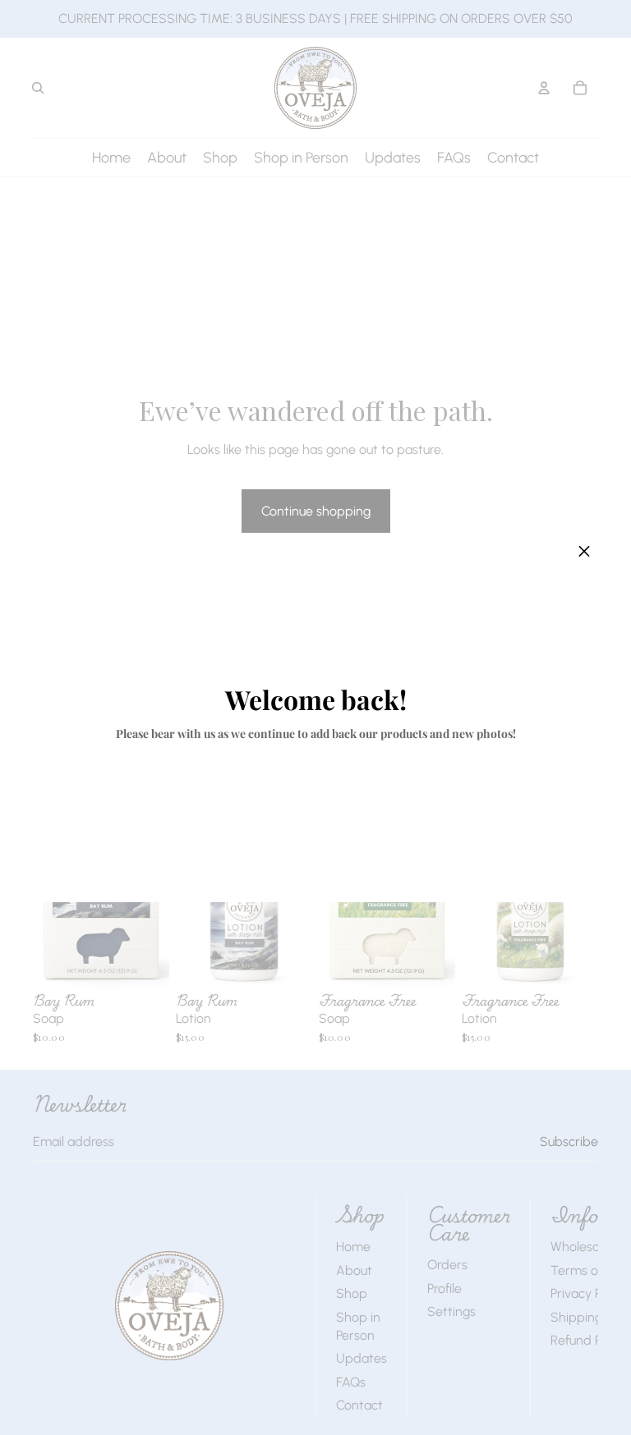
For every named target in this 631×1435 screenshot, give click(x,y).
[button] (584, 551)
